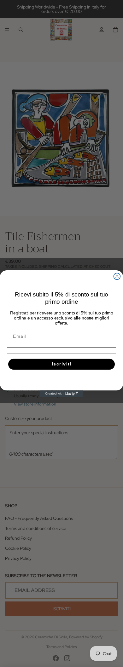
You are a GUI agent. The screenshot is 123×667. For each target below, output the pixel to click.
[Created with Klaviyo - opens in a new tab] (62, 393)
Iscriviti (61, 364)
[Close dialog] (117, 276)
